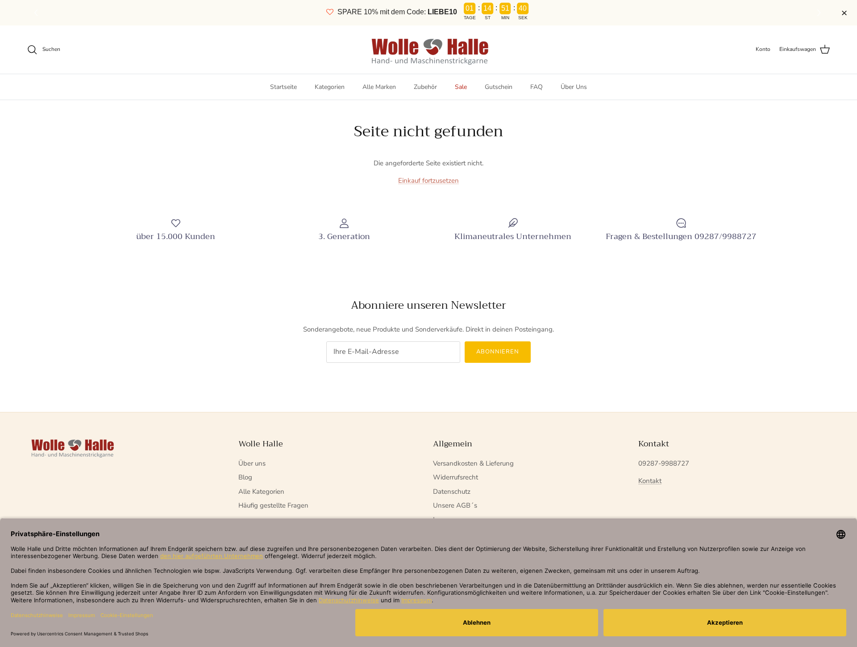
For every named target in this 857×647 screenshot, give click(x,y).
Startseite (283, 87)
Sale (461, 87)
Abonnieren (497, 352)
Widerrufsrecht (455, 477)
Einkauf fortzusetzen (428, 180)
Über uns (252, 463)
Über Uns (574, 87)
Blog (245, 477)
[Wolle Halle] (429, 49)
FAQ (536, 87)
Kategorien (330, 87)
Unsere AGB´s (455, 505)
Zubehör (425, 87)
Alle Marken (379, 87)
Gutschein (498, 87)
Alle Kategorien (261, 491)
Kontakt (649, 480)
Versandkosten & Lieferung (473, 463)
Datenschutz (451, 491)
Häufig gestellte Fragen (273, 505)
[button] (820, 13)
